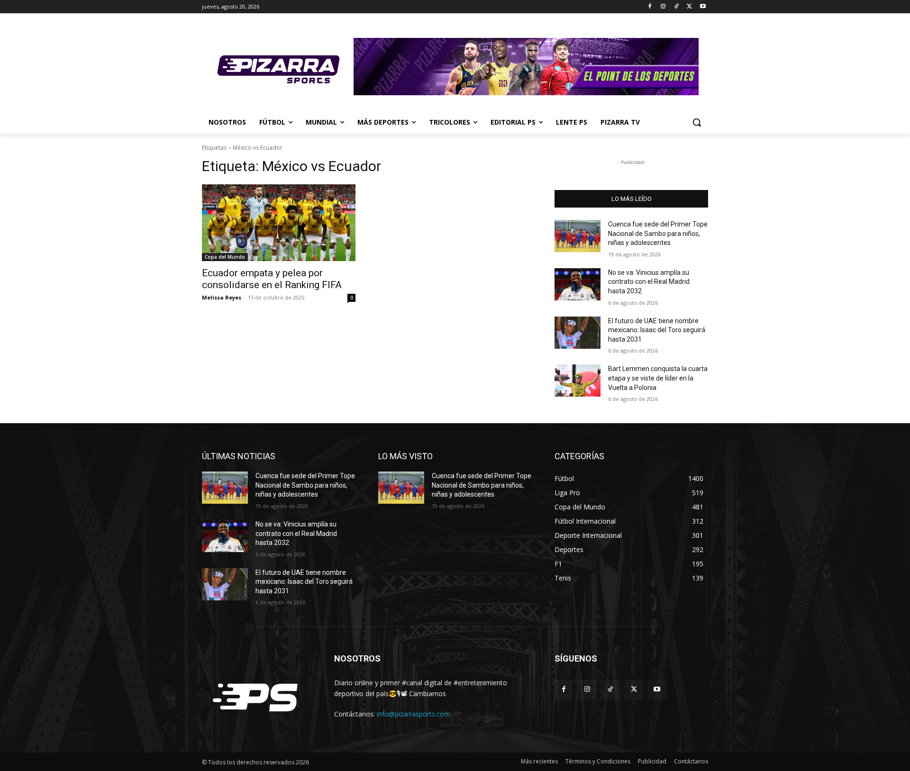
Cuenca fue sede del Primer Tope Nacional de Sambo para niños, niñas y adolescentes (658, 233)
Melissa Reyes (221, 297)
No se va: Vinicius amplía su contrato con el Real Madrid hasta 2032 (649, 282)
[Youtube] (702, 6)
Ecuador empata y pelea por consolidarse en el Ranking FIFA (272, 278)
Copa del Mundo (225, 257)
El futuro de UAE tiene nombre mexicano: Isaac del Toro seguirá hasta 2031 (656, 330)
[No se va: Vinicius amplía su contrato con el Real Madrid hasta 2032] (578, 284)
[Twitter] (689, 6)
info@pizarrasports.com (413, 713)
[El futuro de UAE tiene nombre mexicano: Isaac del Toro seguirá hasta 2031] (578, 333)
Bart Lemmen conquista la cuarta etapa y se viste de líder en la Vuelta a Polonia (658, 378)
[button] (696, 122)
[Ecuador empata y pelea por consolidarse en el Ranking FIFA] (278, 222)
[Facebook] (650, 6)
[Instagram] (663, 6)
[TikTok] (676, 6)
